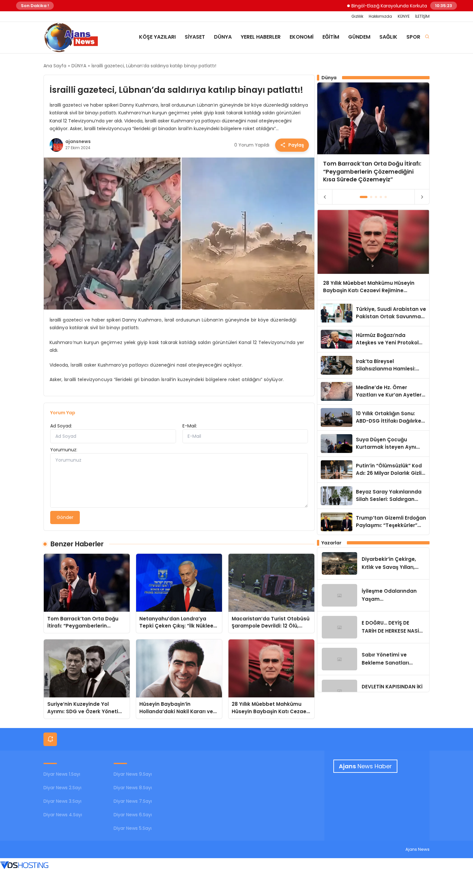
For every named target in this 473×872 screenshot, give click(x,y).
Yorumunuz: (63, 449)
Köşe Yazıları (157, 37)
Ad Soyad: (61, 426)
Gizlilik (357, 16)
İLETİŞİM (422, 16)
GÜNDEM (359, 37)
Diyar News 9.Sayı (133, 774)
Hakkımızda (380, 16)
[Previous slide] (324, 197)
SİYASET (195, 37)
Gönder (65, 517)
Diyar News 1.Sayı (61, 774)
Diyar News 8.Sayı (133, 787)
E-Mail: (189, 426)
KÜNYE (404, 16)
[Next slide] (422, 197)
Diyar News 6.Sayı (133, 814)
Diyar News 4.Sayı (62, 814)
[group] (373, 135)
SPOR (413, 37)
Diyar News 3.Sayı (62, 801)
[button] (364, 197)
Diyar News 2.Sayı (62, 787)
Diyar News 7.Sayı (133, 801)
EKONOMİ (301, 37)
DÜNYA (223, 37)
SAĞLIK (388, 37)
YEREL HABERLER (261, 37)
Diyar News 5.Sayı (133, 828)
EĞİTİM (330, 37)
